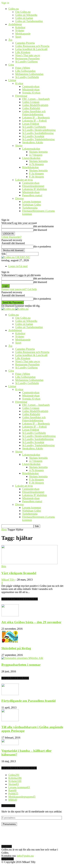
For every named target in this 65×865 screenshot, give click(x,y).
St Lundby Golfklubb (27, 77)
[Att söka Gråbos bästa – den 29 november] (10, 615)
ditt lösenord (40, 229)
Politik (13, 793)
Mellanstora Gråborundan (29, 74)
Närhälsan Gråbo (31, 204)
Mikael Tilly (8, 579)
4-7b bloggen (36, 164)
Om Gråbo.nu (23, 11)
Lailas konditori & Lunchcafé (31, 49)
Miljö (12, 799)
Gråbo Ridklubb (31, 108)
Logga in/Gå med (18, 266)
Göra (11, 64)
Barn (12, 790)
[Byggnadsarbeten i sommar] (22, 658)
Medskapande (23, 33)
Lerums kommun (31, 201)
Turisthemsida (29, 207)
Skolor (19, 145)
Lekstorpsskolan (31, 148)
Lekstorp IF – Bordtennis (36, 117)
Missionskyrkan (31, 89)
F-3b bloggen (36, 176)
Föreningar (21, 95)
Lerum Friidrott (30, 123)
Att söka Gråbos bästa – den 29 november (31, 622)
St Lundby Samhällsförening (38, 133)
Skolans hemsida (38, 151)
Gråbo (13, 774)
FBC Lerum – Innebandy (36, 98)
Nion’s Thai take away (27, 55)
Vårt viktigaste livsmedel (18, 573)
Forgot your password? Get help (19, 289)
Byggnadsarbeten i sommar (21, 664)
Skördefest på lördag (16, 648)
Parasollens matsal (32, 195)
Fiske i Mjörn (22, 67)
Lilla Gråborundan (25, 70)
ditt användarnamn (43, 226)
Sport (18, 36)
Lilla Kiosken (22, 52)
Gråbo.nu (13, 8)
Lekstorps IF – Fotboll (34, 120)
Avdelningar (15, 24)
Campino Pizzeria (25, 42)
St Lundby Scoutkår (33, 136)
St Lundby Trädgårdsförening (38, 139)
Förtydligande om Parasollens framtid (28, 701)
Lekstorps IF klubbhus (34, 189)
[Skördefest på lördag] (10, 641)
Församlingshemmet (33, 186)
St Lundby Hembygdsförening (39, 130)
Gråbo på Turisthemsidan (29, 21)
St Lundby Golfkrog (26, 61)
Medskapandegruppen (21, 796)
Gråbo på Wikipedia (26, 14)
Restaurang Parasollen (27, 58)
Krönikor (20, 27)
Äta (10, 39)
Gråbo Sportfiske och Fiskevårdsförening (34, 113)
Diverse (19, 198)
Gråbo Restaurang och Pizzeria (32, 46)
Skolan (13, 784)
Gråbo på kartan (24, 18)
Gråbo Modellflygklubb (35, 105)
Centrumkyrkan (30, 86)
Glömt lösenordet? (11, 237)
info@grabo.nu (25, 855)
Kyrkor (19, 83)
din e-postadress (42, 246)
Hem (4, 529)
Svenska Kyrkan (31, 92)
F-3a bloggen (36, 173)
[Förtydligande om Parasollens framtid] (10, 694)
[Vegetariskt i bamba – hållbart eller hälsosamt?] (10, 744)
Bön (3, 566)
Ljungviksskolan (31, 158)
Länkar (12, 80)
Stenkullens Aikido (32, 142)
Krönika (14, 778)
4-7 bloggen (35, 154)
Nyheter (19, 30)
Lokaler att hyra (24, 179)
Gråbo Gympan (30, 102)
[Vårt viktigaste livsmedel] (29, 563)
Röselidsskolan (30, 167)
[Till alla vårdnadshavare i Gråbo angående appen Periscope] (10, 720)
